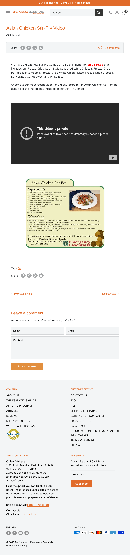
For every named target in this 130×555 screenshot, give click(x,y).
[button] (123, 13)
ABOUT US (12, 395)
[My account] (117, 12)
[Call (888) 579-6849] (110, 13)
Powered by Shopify (16, 545)
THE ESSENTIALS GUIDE (21, 400)
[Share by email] (41, 48)
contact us (29, 514)
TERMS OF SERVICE (83, 439)
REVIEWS (11, 415)
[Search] (99, 12)
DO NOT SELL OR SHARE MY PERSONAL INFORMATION (95, 433)
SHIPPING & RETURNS (84, 410)
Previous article (23, 293)
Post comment (27, 366)
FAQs (74, 400)
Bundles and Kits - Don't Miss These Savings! (65, 2)
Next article (109, 293)
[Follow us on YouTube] (20, 533)
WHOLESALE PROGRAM (20, 426)
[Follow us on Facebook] (8, 533)
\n (19, 268)
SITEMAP (76, 445)
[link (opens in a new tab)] (65, 177)
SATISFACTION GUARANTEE (88, 415)
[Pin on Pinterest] (28, 48)
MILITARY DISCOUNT (19, 421)
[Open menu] (8, 12)
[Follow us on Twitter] (14, 533)
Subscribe (81, 483)
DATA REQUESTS (81, 426)
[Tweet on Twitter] (34, 48)
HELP (74, 405)
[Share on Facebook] (22, 48)
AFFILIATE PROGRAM (19, 405)
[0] (123, 13)
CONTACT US (79, 395)
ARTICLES (12, 410)
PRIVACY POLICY (81, 421)
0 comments (112, 47)
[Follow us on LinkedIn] (26, 533)
